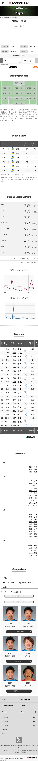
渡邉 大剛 (33, 517)
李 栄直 (34, 488)
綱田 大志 (33, 529)
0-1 (21, 375)
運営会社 (28, 745)
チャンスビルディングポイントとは (25, 258)
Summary (4, 729)
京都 (14, 375)
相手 (13, 343)
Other (3, 733)
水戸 (14, 385)
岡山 (14, 360)
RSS (35, 67)
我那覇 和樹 (32, 546)
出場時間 (31, 343)
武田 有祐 (33, 491)
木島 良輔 (33, 555)
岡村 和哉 (33, 534)
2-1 (21, 393)
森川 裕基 (33, 553)
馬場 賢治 (33, 527)
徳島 (14, 411)
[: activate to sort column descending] (2, 143)
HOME (1, 17)
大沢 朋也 (33, 522)
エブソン (34, 500)
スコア (20, 343)
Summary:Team (25, 699)
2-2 (21, 396)
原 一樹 (34, 550)
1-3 (21, 364)
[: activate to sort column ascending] (6, 143)
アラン (34, 486)
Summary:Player (7, 705)
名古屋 (13, 356)
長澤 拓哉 (33, 498)
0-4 (21, 367)
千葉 (14, 371)
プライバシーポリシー (19, 745)
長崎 (14, 422)
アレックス (33, 503)
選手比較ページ (19, 631)
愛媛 (14, 418)
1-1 (21, 360)
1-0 (21, 389)
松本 (14, 367)
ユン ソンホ (32, 496)
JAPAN (22, 705)
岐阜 (14, 364)
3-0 (21, 353)
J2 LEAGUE (5, 721)
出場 (24, 143)
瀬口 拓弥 (33, 472)
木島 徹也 (33, 548)
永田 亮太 (33, 519)
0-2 (21, 425)
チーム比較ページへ (19, 596)
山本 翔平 (33, 536)
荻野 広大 (33, 515)
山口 (14, 382)
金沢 (14, 393)
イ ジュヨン (32, 505)
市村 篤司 (33, 483)
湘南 (14, 353)
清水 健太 (33, 467)
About (22, 712)
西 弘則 (34, 493)
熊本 (14, 349)
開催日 (6, 343)
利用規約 (3, 745)
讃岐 (17, 149)
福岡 (14, 396)
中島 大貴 (33, 481)
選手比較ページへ (18, 602)
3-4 (21, 378)
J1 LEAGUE (5, 718)
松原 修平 (33, 469)
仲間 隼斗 (33, 531)
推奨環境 (9, 745)
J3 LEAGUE (5, 725)
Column (4, 712)
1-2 (21, 349)
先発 (32, 143)
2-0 (21, 385)
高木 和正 (33, 524)
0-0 (21, 400)
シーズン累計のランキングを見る (25, 262)
